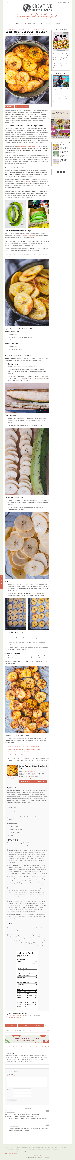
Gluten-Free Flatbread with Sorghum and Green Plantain (24, 749)
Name (8, 1089)
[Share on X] (1, 580)
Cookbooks (48, 23)
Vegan (35, 29)
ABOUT (58, 23)
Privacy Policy (38, 1155)
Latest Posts (29, 29)
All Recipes (12, 29)
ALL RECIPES (17, 23)
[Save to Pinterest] (1, 583)
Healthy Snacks (20, 29)
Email (8, 1092)
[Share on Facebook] (1, 577)
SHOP (40, 23)
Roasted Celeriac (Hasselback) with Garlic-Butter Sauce (14, 1047)
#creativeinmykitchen (15, 1017)
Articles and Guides (30, 23)
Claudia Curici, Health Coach (29, 771)
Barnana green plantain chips (26, 146)
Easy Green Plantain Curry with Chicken (19, 752)
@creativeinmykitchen (18, 1015)
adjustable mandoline (29, 235)
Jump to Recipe (9, 106)
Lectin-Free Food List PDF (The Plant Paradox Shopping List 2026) (64, 154)
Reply (48, 1125)
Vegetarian (41, 29)
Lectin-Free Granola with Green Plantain (19, 755)
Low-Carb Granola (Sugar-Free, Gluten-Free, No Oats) (38, 1047)
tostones (26, 181)
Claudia (32, 1030)
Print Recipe (26, 781)
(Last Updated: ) (27, 34)
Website (8, 1096)
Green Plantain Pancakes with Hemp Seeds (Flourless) (23, 746)
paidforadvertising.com (11, 1153)
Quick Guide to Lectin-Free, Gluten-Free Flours (63, 161)
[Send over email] (1, 587)
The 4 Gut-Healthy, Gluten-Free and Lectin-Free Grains (64, 146)
